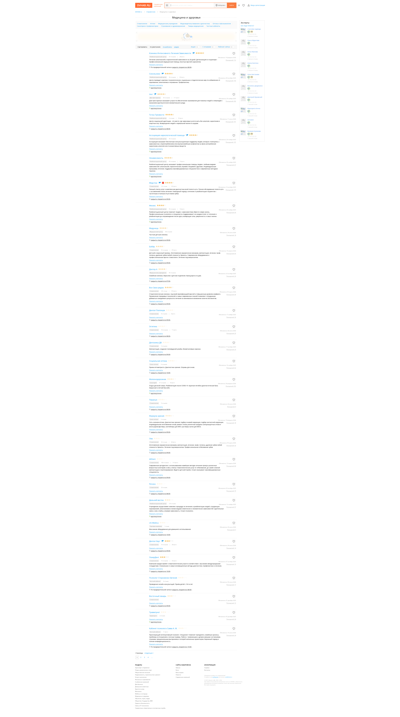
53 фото (180, 118)
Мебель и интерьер (141, 694)
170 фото (174, 291)
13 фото (181, 161)
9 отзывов (164, 364)
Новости (178, 675)
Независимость (156, 158)
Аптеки (152, 24)
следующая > (149, 653)
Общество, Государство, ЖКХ (144, 701)
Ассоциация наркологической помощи (167, 135)
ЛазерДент (154, 557)
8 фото (173, 314)
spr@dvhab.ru (228, 677)
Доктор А (153, 269)
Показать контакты (156, 65)
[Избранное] (243, 5)
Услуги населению (141, 677)
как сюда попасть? (247, 26)
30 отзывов (166, 98)
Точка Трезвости (156, 114)
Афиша (178, 668)
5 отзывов (164, 346)
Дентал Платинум (157, 310)
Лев (151, 438)
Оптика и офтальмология (222, 24)
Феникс (152, 205)
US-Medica (154, 523)
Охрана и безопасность (142, 703)
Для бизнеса (139, 684)
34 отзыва (164, 442)
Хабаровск (221, 5)
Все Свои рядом (156, 287)
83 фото (181, 77)
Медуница (153, 228)
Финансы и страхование (142, 679)
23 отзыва (164, 487)
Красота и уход (139, 689)
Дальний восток (156, 500)
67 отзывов (162, 383)
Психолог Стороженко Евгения (163, 578)
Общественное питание (142, 672)
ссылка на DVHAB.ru (230, 681)
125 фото (174, 186)
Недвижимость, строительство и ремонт (147, 675)
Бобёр (152, 246)
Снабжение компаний (142, 682)
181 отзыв (164, 291)
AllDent (152, 459)
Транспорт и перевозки (142, 668)
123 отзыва (172, 503)
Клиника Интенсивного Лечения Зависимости (170, 53)
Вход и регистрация (258, 5)
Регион (152, 484)
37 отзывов (172, 57)
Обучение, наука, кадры (142, 698)
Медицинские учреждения (167, 24)
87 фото (174, 250)
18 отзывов (164, 330)
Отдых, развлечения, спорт (143, 670)
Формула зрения (156, 416)
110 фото (175, 462)
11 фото (174, 330)
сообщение (215, 677)
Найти (231, 5)
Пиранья (153, 399)
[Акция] (163, 183)
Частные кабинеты (213, 26)
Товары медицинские (196, 26)
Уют (151, 94)
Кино (177, 670)
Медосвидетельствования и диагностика (195, 24)
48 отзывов (168, 232)
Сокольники (154, 73)
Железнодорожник (157, 379)
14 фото (181, 209)
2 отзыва (172, 118)
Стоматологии (142, 24)
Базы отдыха (179, 672)
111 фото (176, 98)
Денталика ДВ (155, 342)
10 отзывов (164, 545)
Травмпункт (154, 612)
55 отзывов (164, 250)
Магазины (138, 691)
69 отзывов (172, 161)
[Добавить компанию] (239, 5)
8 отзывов (164, 314)
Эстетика (153, 326)
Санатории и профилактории (147, 26)
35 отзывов (172, 209)
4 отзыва (166, 581)
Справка (206, 668)
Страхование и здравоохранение (173, 26)
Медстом (153, 183)
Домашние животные (142, 687)
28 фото (181, 57)
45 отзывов (172, 273)
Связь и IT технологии (142, 706)
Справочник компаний (158, 5)
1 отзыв (166, 526)
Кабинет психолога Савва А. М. (163, 628)
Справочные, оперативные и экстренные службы (150, 708)
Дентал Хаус (154, 541)
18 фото (172, 383)
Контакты (207, 670)
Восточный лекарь (157, 596)
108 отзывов (165, 462)
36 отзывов (172, 77)
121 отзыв (164, 186)
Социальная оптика (158, 361)
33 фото (174, 561)
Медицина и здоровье (142, 696)
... (152, 657)
